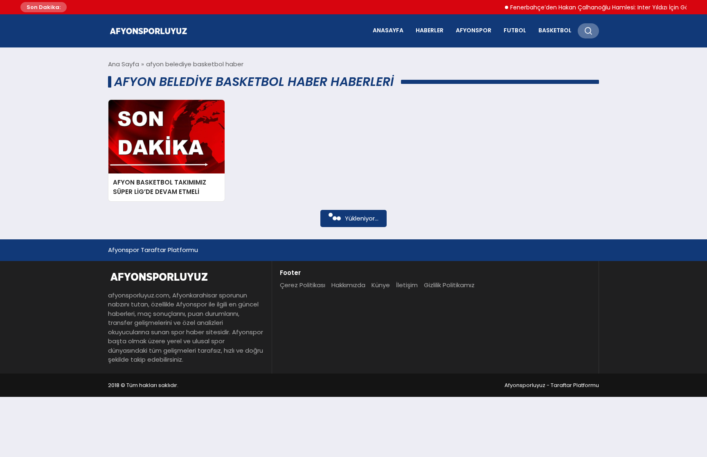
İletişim (407, 285)
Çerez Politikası (302, 285)
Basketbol (555, 30)
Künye (381, 285)
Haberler (430, 30)
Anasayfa (388, 30)
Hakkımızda (348, 285)
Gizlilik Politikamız (449, 285)
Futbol (515, 30)
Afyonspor (473, 30)
